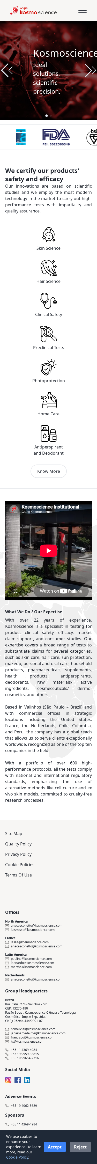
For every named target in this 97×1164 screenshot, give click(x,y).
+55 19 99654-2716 (25, 1058)
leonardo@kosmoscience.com (32, 963)
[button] (90, 70)
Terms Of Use (18, 875)
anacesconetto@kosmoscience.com (36, 926)
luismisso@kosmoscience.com (33, 930)
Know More (48, 471)
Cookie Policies (19, 864)
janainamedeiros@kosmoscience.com (38, 1033)
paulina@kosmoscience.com (31, 959)
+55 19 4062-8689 (24, 1106)
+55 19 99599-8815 (25, 1054)
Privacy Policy (18, 854)
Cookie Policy (17, 1157)
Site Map (13, 833)
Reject (80, 1147)
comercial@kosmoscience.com (33, 1029)
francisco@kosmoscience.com (32, 1037)
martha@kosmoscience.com (31, 967)
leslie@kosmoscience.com (30, 942)
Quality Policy (18, 844)
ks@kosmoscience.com (27, 1042)
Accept (55, 1147)
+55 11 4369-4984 (24, 1050)
